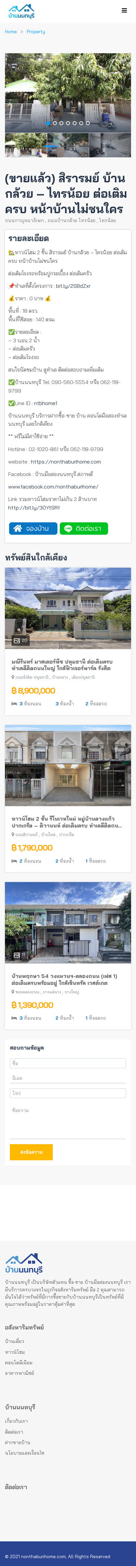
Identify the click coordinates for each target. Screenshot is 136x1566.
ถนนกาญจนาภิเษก (24, 220)
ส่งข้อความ (31, 1152)
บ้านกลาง (60, 677)
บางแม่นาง (52, 991)
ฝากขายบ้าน (17, 1442)
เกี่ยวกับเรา (16, 1421)
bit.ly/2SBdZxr (73, 286)
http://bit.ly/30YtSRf (34, 507)
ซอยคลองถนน (27, 991)
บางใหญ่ (72, 991)
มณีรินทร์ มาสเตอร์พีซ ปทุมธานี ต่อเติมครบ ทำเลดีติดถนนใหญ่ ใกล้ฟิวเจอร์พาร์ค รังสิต (62, 665)
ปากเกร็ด (66, 834)
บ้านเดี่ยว (14, 1341)
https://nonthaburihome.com (66, 461)
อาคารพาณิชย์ (19, 1373)
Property (36, 31)
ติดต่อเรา (14, 1432)
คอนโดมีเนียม (18, 1363)
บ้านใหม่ (48, 834)
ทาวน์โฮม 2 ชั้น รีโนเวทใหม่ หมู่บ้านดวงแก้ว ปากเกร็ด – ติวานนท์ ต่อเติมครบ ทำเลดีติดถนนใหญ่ (67, 822)
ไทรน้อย (107, 220)
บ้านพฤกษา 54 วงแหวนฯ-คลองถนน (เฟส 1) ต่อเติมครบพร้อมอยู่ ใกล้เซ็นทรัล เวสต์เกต (64, 979)
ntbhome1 (45, 403)
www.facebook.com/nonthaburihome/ (53, 486)
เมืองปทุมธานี (83, 677)
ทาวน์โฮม (15, 1352)
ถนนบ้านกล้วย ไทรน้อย (71, 220)
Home (11, 31)
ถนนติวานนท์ (27, 834)
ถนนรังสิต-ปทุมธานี (32, 677)
